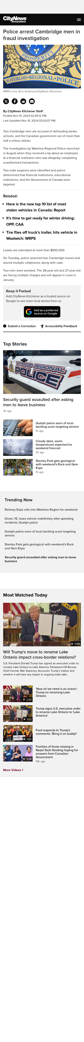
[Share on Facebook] (15, 101)
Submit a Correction (22, 326)
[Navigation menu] (79, 19)
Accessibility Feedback (61, 326)
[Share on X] (6, 101)
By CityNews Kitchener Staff (23, 111)
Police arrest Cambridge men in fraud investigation (41, 35)
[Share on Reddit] (23, 101)
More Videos (12, 770)
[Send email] (32, 101)
